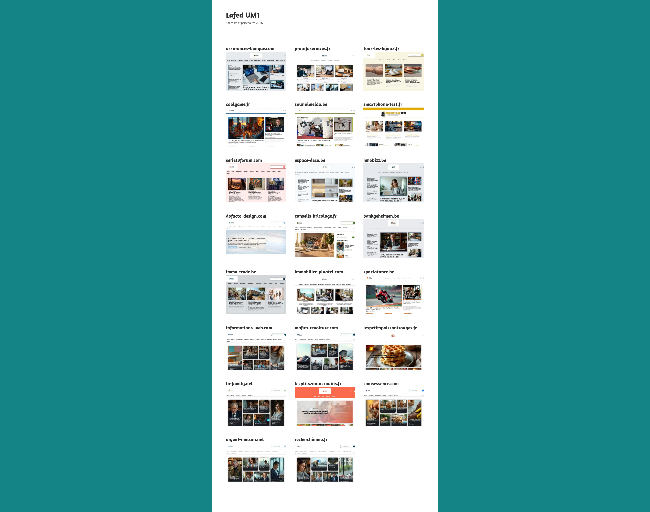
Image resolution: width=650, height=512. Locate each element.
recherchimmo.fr (311, 439)
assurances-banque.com (250, 48)
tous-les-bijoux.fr (381, 48)
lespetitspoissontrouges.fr (390, 328)
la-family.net (239, 383)
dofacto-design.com (246, 216)
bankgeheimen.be (381, 216)
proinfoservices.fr (312, 48)
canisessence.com (381, 383)
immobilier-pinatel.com (319, 272)
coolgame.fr (238, 104)
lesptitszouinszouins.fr (318, 383)
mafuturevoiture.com (316, 328)
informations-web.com (249, 328)
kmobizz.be (374, 160)
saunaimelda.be (311, 104)
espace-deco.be (310, 160)
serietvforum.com (244, 160)
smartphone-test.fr (382, 104)
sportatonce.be (378, 272)
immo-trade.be (241, 272)
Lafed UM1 (243, 14)
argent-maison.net (245, 439)
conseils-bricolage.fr (316, 216)
